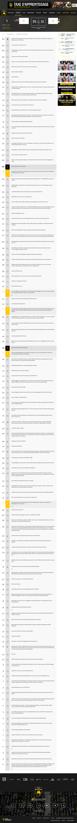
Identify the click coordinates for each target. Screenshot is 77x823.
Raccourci (39, 818)
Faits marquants (10, 34)
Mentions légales (70, 820)
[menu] (11, 12)
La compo (22, 34)
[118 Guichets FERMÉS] (71, 8)
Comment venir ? (46, 818)
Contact (52, 818)
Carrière (33, 818)
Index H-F (63, 820)
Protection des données (55, 820)
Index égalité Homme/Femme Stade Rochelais (65, 818)
